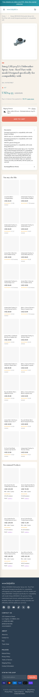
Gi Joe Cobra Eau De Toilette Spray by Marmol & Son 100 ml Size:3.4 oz (27, 519)
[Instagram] (9, 607)
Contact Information (8, 666)
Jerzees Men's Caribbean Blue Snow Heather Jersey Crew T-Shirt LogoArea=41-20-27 (11, 336)
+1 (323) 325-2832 (7, 621)
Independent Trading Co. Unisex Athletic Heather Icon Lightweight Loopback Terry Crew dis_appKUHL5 (27, 197)
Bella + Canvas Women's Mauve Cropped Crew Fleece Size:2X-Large (27, 308)
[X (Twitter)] (23, 607)
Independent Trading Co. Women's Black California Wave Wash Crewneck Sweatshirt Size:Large (27, 336)
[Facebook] (4, 607)
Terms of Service (7, 660)
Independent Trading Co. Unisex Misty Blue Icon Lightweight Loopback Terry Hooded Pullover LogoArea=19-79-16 (27, 253)
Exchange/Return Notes (11, 167)
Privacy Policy (6, 657)
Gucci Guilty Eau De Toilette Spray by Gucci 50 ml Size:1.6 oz (10, 519)
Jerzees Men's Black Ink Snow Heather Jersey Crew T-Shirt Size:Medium (11, 253)
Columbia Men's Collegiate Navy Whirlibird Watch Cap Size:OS (10, 197)
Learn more (30, 99)
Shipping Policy (6, 663)
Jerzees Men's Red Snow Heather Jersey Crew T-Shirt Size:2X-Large (10, 420)
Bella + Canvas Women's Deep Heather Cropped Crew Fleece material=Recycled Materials (27, 364)
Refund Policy (6, 653)
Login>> (10, 498)
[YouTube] (14, 607)
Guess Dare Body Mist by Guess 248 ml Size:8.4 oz (28, 485)
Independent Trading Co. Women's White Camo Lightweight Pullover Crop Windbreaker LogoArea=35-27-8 (10, 364)
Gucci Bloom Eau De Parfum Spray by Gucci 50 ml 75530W (28, 553)
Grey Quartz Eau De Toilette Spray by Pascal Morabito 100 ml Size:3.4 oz (11, 485)
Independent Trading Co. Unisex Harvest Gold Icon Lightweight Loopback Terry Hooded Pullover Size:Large (11, 308)
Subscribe (32, 677)
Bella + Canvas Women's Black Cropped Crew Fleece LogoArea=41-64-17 (27, 392)
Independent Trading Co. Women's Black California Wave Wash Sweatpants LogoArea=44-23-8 (27, 449)
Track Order (5, 644)
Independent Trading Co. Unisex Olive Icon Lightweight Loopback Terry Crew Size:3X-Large (27, 225)
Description (7, 130)
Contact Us (5, 638)
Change (33, 108)
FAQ (3, 641)
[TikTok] (18, 607)
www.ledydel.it (12, 9)
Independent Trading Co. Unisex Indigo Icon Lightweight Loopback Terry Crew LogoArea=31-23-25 (11, 282)
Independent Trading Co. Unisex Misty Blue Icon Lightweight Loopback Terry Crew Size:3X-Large (10, 225)
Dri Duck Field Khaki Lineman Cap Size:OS (10, 449)
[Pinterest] (28, 607)
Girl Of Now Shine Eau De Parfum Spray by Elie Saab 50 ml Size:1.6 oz (11, 553)
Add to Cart (19, 119)
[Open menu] (4, 9)
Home (3, 16)
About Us (5, 634)
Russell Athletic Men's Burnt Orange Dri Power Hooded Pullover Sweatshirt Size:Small (27, 420)
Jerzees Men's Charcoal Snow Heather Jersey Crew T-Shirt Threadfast (27, 282)
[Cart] (35, 9)
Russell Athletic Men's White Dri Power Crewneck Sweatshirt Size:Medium (10, 392)
